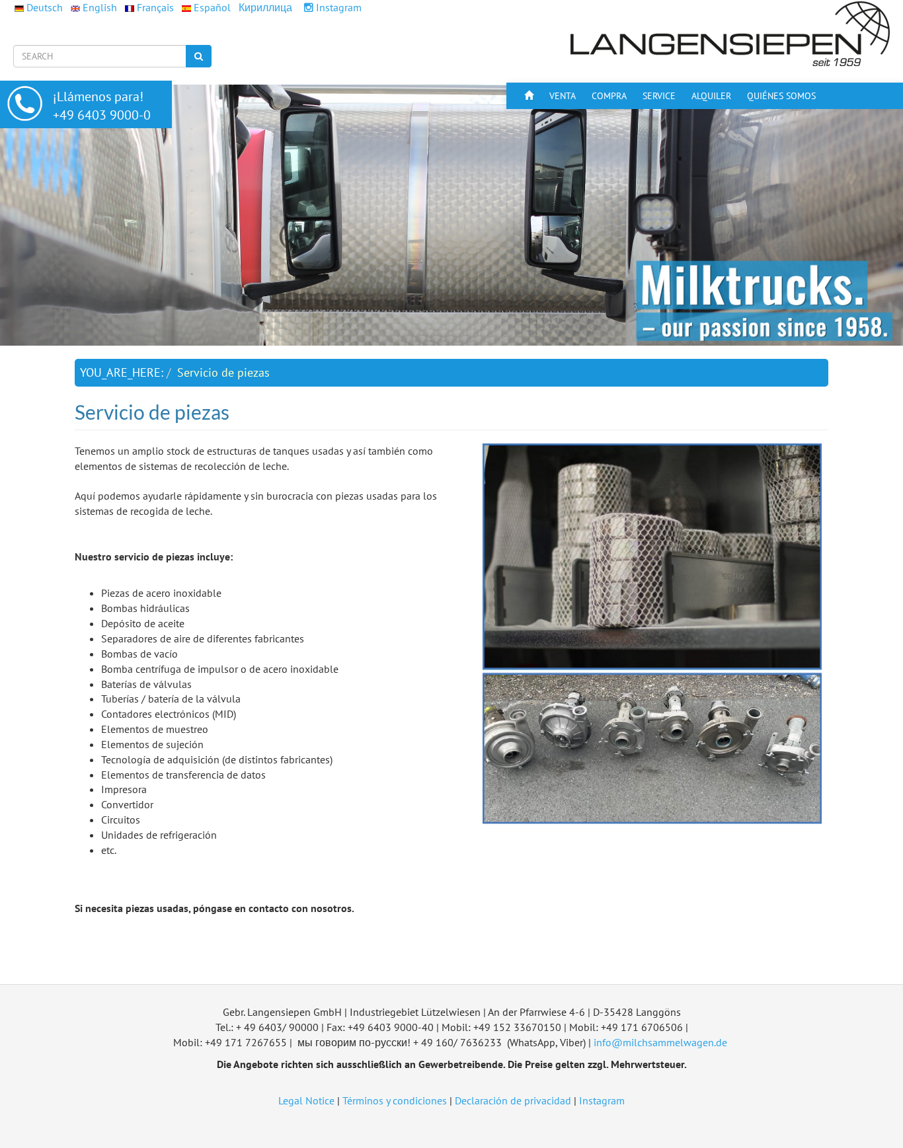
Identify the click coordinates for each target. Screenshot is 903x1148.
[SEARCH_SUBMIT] (199, 56)
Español (212, 7)
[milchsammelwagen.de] (731, 33)
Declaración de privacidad (513, 1100)
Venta (562, 95)
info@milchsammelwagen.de (660, 1042)
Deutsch (44, 7)
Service (659, 95)
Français (155, 7)
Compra (609, 95)
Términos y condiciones (394, 1100)
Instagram (337, 7)
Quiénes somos (781, 95)
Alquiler (711, 95)
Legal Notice (306, 1100)
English (100, 7)
